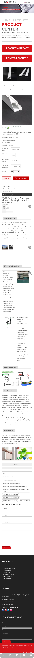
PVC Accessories (7, 576)
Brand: (5, 189)
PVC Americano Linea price (10, 494)
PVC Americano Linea (9, 474)
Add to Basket (22, 178)
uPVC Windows (6, 570)
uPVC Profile (6, 566)
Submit (6, 547)
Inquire (6, 178)
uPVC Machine (6, 578)
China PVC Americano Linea (10, 483)
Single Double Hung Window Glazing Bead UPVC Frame (10, 85)
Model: (5, 186)
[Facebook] (3, 610)
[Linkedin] (8, 610)
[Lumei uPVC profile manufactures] (5, 245)
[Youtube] (6, 610)
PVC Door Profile (25, 500)
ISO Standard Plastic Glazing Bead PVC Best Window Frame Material (24, 85)
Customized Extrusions (8, 574)
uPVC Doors (6, 572)
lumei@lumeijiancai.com (12, 607)
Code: (4, 191)
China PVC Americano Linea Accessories (14, 486)
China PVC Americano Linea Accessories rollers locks (16, 490)
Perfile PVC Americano (9, 477)
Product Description (8, 195)
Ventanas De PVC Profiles (10, 480)
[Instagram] (11, 610)
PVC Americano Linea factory (11, 497)
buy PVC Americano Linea (10, 500)
